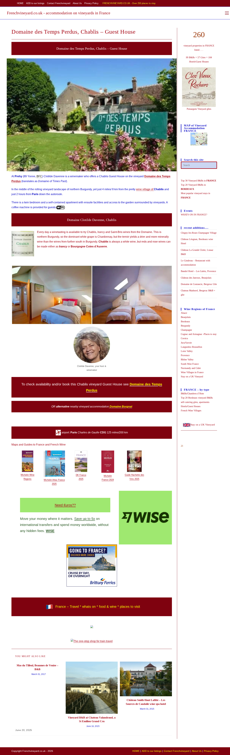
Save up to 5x (84, 519)
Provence (185, 355)
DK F (78, 475)
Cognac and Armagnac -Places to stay (199, 334)
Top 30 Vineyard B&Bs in (198, 180)
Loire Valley (187, 351)
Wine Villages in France (192, 372)
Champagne (186, 330)
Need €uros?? (65, 505)
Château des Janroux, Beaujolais (196, 278)
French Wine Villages (191, 410)
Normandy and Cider (191, 368)
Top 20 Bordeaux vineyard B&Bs (197, 398)
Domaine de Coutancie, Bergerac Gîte (199, 284)
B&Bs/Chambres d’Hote (192, 393)
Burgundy (185, 325)
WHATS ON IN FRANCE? (194, 214)
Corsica (184, 338)
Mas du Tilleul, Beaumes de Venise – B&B (37, 667)
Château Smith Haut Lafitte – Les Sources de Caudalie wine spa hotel (146, 702)
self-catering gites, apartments (195, 402)
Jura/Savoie (186, 342)
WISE (50, 531)
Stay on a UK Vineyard (192, 376)
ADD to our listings (35, 3)
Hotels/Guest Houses (190, 406)
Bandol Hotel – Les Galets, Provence (198, 271)
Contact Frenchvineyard (58, 3)
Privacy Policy (91, 3)
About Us (77, 3)
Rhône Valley (187, 359)
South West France (190, 364)
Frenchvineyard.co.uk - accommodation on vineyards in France (58, 13)
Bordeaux (185, 321)
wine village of (145, 189)
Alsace (184, 313)
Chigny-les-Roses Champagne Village (199, 233)
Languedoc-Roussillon (191, 347)
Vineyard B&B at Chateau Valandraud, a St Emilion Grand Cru (92, 719)
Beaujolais (186, 317)
